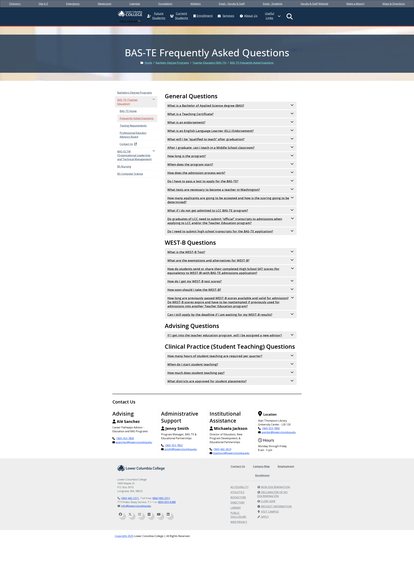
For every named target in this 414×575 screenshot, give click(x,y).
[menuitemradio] (290, 16)
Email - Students (272, 3)
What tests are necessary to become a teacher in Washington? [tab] (213, 190)
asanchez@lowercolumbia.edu (134, 442)
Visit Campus (269, 511)
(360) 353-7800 (125, 438)
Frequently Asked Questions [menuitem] (137, 118)
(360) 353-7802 (174, 445)
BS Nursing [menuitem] (124, 166)
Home (148, 62)
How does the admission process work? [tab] (196, 173)
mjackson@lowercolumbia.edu (231, 453)
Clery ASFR (267, 501)
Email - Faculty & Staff (232, 3)
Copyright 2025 (124, 536)
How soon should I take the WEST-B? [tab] (194, 290)
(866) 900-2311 (161, 498)
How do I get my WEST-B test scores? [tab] (194, 281)
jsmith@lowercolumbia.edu (180, 449)
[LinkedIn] (168, 514)
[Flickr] (149, 514)
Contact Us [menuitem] (126, 144)
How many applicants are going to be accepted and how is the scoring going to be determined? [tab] (228, 200)
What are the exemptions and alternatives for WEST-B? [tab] (208, 260)
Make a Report (355, 3)
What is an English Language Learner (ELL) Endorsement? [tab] (210, 131)
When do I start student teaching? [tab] (192, 364)
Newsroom (104, 3)
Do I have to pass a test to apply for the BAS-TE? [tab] (202, 181)
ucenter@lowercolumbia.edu (278, 432)
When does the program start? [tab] (190, 164)
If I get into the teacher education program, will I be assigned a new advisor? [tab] (224, 335)
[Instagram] (139, 514)
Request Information (276, 506)
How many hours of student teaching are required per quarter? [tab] (214, 356)
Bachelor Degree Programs (172, 62)
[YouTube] (158, 514)
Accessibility (239, 487)
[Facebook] (120, 514)
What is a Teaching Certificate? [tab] (190, 114)
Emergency (73, 3)
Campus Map (261, 466)
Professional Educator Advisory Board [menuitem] (133, 135)
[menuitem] (15, 3)
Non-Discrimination (275, 487)
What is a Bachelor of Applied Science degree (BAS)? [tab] (205, 105)
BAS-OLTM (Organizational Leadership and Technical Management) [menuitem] (134, 155)
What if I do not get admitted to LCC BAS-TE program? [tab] (207, 210)
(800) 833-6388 (167, 502)
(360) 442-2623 (222, 449)
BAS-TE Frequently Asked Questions (252, 62)
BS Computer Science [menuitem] (130, 174)
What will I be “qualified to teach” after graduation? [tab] (206, 139)
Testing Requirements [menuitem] (133, 125)
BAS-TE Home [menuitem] (128, 111)
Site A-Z (43, 3)
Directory (15, 3)
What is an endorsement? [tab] (186, 122)
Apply (264, 517)
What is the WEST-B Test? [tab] (186, 252)
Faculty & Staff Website (314, 3)
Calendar (134, 3)
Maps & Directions (393, 3)
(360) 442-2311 (130, 498)
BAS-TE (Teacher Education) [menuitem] (127, 102)
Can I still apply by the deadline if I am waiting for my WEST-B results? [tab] (219, 314)
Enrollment (262, 475)
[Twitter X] (130, 514)
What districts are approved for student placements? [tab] (207, 381)
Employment (286, 466)
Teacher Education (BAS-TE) (209, 62)
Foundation (165, 3)
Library (235, 508)
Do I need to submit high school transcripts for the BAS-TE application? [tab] (220, 231)
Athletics (195, 3)
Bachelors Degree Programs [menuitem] (134, 92)
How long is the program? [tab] (186, 156)
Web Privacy (238, 522)
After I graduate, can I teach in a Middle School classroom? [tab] (211, 147)
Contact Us (238, 466)
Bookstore (238, 497)
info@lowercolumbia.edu (136, 506)
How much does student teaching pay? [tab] (196, 373)
